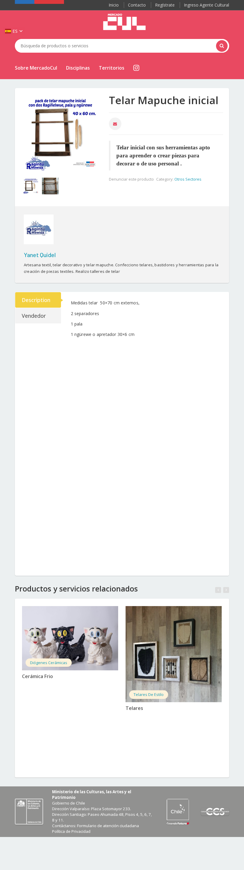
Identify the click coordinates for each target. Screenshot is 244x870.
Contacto (137, 5)
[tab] (38, 300)
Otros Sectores (187, 179)
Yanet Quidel (40, 254)
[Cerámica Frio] (70, 638)
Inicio (114, 5)
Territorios (111, 68)
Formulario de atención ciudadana (108, 825)
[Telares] (174, 654)
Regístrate (165, 5)
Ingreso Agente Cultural (206, 5)
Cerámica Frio (37, 676)
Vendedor (34, 315)
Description (36, 299)
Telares (134, 708)
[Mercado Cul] (124, 22)
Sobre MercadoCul (36, 68)
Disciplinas (78, 68)
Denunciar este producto (131, 179)
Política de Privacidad (71, 831)
